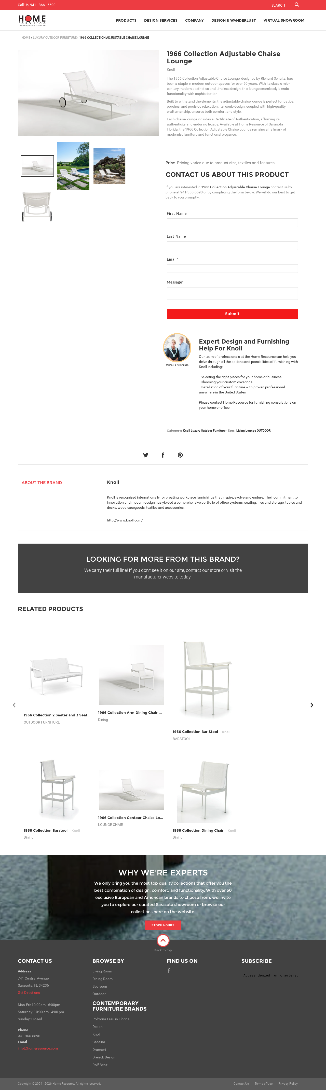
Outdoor (99, 994)
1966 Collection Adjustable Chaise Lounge (223, 57)
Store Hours (163, 925)
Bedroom (99, 986)
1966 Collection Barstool (52, 830)
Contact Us (35, 961)
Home (26, 37)
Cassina (98, 1042)
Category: (174, 430)
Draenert (99, 1049)
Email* (172, 259)
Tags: (232, 430)
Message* (175, 282)
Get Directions (29, 992)
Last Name (176, 236)
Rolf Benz (99, 1065)
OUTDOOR (264, 430)
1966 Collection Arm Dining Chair (134, 712)
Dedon (97, 1027)
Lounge (251, 430)
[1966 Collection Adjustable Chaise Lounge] (37, 166)
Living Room (102, 971)
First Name (177, 214)
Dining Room (102, 979)
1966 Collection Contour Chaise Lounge (140, 817)
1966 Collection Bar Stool (201, 731)
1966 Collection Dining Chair (204, 830)
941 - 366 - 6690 (43, 5)
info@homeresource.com (38, 1048)
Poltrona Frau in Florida (111, 1019)
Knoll (186, 430)
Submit (232, 314)
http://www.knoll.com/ (125, 520)
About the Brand (42, 482)
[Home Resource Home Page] (32, 20)
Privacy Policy (288, 1083)
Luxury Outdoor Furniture (55, 37)
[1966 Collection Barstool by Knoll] (57, 790)
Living (240, 430)
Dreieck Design (103, 1057)
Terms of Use (264, 1083)
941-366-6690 (191, 192)
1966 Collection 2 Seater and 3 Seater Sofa (68, 715)
